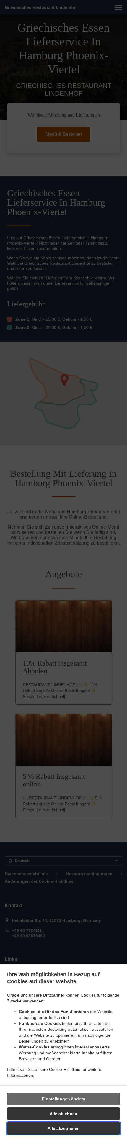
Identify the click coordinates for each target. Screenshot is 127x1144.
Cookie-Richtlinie (64, 1069)
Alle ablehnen (63, 1113)
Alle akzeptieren (64, 1128)
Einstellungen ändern (63, 1099)
